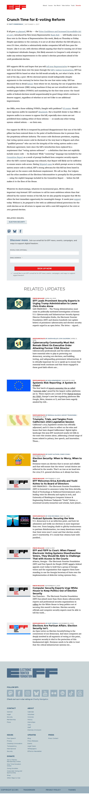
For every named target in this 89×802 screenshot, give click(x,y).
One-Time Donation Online (14, 765)
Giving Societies (12, 768)
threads (79, 693)
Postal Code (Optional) (18, 250)
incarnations (67, 70)
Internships (31, 722)
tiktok (71, 693)
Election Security (17, 222)
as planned (20, 31)
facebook (19, 693)
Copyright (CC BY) (9, 790)
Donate (78, 5)
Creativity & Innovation (14, 743)
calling (35, 604)
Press (9, 722)
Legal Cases (32, 746)
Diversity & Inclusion (34, 730)
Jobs (29, 724)
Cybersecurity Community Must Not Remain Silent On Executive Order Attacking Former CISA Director (53, 345)
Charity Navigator (40, 699)
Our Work (57, 5)
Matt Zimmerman (16, 24)
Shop (9, 775)
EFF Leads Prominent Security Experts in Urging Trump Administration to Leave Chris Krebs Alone (56, 303)
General (9, 712)
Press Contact (53, 738)
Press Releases (33, 741)
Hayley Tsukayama (68, 415)
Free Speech (11, 738)
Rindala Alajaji (54, 415)
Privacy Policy (53, 790)
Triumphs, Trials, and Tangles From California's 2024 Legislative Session (53, 420)
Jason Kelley (53, 338)
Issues (50, 5)
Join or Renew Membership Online (14, 760)
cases (49, 164)
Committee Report (15, 157)
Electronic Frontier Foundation (16, 7)
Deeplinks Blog (39, 338)
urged (71, 564)
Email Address (15, 257)
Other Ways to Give (13, 778)
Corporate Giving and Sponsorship (14, 771)
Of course (67, 108)
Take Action (66, 5)
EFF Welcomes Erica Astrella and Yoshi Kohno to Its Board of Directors (55, 482)
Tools (73, 5)
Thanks (72, 790)
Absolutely (43, 112)
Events (30, 743)
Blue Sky (36, 693)
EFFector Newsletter (35, 751)
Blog (29, 738)
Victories (31, 717)
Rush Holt (55, 35)
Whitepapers (32, 748)
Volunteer (31, 714)
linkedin (62, 693)
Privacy (9, 741)
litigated (43, 164)
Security (9, 717)
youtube (45, 693)
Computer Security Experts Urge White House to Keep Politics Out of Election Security (55, 591)
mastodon (10, 693)
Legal (9, 714)
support (77, 199)
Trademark (29, 790)
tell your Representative (56, 66)
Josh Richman (53, 516)
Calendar (31, 712)
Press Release (38, 298)
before (30, 84)
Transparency (11, 746)
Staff (29, 727)
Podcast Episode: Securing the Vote (53, 518)
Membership (11, 719)
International (11, 748)
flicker (53, 693)
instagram (27, 693)
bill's (53, 70)
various (59, 70)
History (30, 719)
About (45, 5)
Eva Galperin (64, 338)
